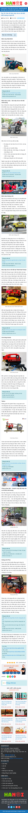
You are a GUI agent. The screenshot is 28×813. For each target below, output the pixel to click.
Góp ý (3, 768)
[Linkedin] (14, 807)
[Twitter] (11, 807)
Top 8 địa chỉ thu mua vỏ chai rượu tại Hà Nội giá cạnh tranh (20, 737)
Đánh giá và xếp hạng (7, 770)
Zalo (13, 755)
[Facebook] (9, 807)
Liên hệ (4, 766)
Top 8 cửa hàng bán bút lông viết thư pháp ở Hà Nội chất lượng (6, 720)
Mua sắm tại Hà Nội (13, 8)
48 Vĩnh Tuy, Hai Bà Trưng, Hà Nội (13, 92)
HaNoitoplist (4, 8)
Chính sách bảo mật (7, 781)
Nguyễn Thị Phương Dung (16, 758)
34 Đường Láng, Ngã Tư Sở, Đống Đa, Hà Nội (15, 329)
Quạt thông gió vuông (15, 804)
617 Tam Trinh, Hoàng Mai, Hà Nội (13, 172)
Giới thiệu (4, 763)
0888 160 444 (8, 755)
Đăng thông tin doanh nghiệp (9, 773)
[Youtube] (16, 807)
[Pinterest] (19, 807)
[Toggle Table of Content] (14, 35)
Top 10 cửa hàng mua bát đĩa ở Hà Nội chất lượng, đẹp (6, 703)
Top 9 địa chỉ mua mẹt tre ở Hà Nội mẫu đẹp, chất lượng (6, 737)
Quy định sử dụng (6, 778)
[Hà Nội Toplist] (14, 3)
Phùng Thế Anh (6, 18)
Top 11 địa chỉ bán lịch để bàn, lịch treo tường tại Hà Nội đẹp (20, 720)
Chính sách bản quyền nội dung (10, 785)
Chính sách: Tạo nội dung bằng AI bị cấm (12, 788)
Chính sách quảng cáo (7, 783)
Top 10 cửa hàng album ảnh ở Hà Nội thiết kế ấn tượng (20, 703)
